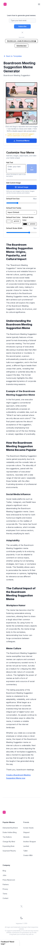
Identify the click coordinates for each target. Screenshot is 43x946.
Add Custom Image (13, 183)
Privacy (5, 889)
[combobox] (21, 212)
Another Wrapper (29, 842)
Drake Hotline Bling (10, 832)
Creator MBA (28, 855)
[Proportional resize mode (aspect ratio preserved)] (34, 121)
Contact (5, 898)
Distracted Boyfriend (10, 828)
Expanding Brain (8, 846)
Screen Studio (28, 828)
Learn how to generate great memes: (21, 15)
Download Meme (22, 141)
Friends (26, 822)
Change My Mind (9, 842)
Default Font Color (13, 217)
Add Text (9, 162)
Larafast (26, 846)
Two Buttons (7, 837)
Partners (6, 884)
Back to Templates (14, 56)
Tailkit (25, 851)
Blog (4, 871)
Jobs (4, 875)
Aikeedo (26, 837)
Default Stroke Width (14, 228)
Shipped (26, 832)
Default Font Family (13, 208)
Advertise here (21, 45)
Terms (5, 894)
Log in (31, 134)
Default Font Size (13, 198)
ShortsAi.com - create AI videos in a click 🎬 (21, 41)
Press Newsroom (9, 880)
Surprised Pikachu (9, 851)
